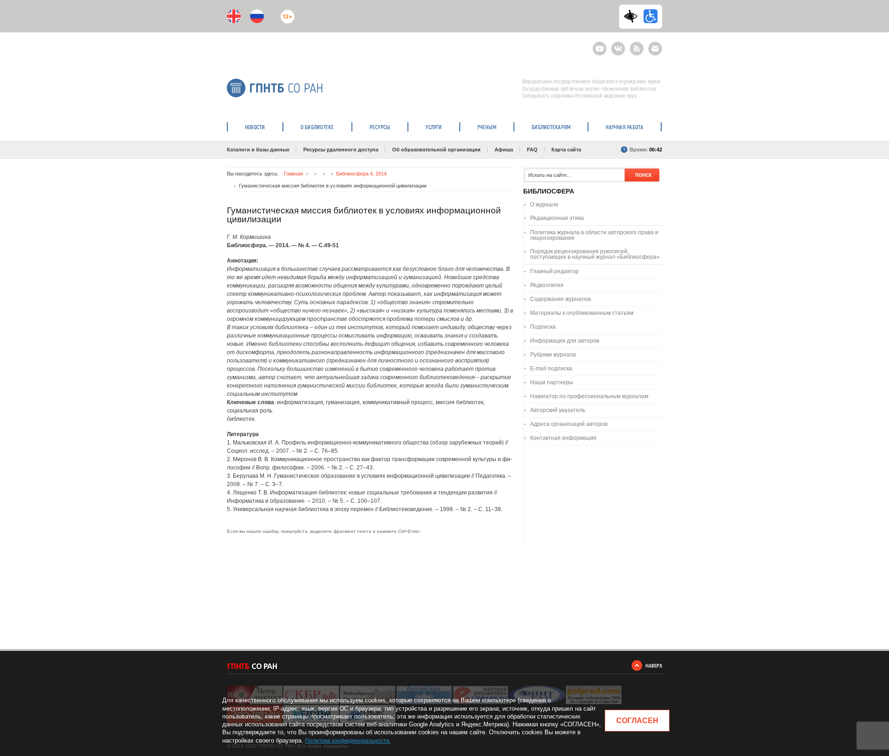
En (234, 16)
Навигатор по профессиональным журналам (589, 396)
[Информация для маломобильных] (650, 16)
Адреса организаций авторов (568, 424)
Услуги (434, 127)
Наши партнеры (551, 382)
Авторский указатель (557, 410)
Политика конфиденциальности (347, 740)
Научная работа (624, 127)
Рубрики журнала (553, 354)
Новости (255, 127)
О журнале (544, 204)
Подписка (543, 327)
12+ (285, 13)
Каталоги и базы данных (258, 149)
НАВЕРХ (653, 665)
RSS (635, 45)
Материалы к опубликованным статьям (581, 313)
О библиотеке (317, 127)
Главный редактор (554, 271)
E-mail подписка (655, 49)
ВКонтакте (618, 45)
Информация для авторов (564, 340)
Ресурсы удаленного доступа (340, 149)
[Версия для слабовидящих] (633, 16)
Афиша (504, 149)
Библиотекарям (551, 127)
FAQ (532, 149)
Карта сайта (566, 149)
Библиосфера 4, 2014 (361, 173)
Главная (293, 173)
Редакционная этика (557, 218)
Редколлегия (546, 285)
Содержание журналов (560, 299)
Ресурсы (380, 127)
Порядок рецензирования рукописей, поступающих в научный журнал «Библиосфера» (595, 254)
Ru (257, 16)
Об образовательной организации (436, 149)
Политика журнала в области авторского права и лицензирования (594, 235)
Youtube (600, 45)
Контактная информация (563, 438)
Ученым (486, 127)
